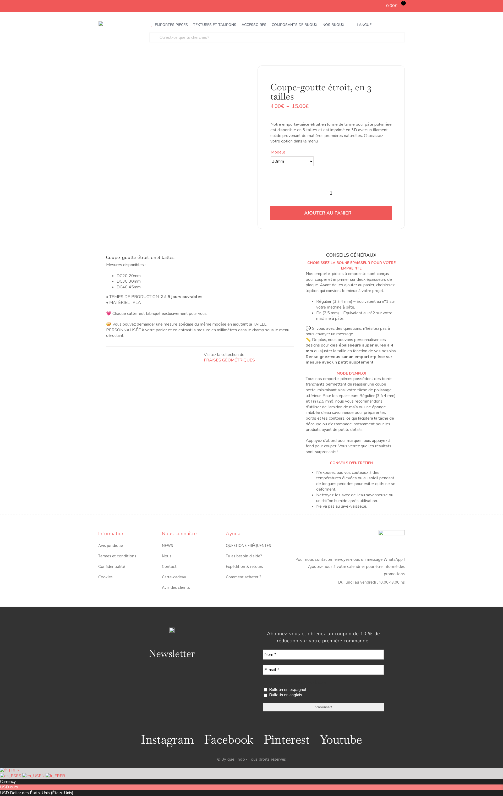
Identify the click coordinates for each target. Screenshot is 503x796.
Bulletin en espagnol (287, 690)
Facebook (228, 739)
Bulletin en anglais (285, 695)
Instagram (167, 739)
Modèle (278, 152)
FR (16, 770)
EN (42, 776)
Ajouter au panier (327, 213)
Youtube (341, 739)
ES (19, 776)
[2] (156, 147)
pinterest (287, 739)
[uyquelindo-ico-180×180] (108, 23)
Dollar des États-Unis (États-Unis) (41, 793)
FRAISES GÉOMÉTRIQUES (229, 360)
